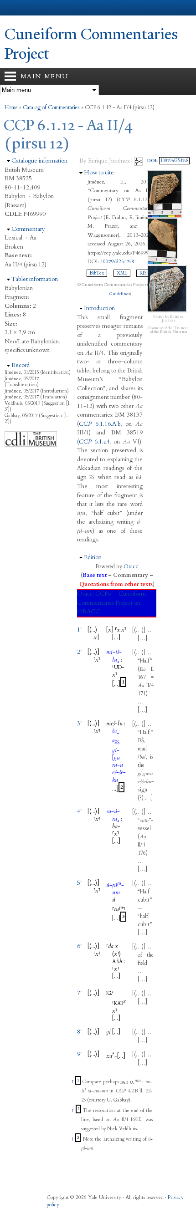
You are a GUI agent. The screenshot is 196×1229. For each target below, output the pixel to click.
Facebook (52, 1214)
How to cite (99, 172)
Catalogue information (39, 161)
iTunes (88, 1214)
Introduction (99, 308)
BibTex (97, 273)
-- (114, 655)
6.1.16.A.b (100, 424)
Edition (93, 557)
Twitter (70, 1214)
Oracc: (85, 594)
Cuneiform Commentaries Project (91, 44)
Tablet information (34, 279)
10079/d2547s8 (117, 261)
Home (11, 107)
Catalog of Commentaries (51, 107)
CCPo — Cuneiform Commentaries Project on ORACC (111, 603)
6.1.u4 (94, 442)
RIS (142, 273)
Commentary (28, 229)
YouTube (105, 1214)
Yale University (15, 7)
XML (122, 273)
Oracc (131, 566)
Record (20, 365)
